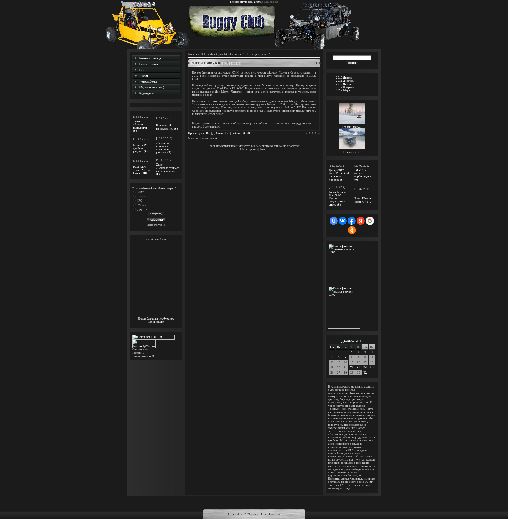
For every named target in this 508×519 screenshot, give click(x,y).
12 (332, 362)
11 (371, 357)
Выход (273, 1)
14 (345, 362)
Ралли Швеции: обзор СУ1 (363, 200)
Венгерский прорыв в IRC (164, 127)
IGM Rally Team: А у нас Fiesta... (142, 170)
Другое (142, 209)
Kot (227, 133)
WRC (140, 192)
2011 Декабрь (345, 80)
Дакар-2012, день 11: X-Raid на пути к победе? (339, 175)
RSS (266, 1)
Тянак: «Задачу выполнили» (140, 124)
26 (332, 372)
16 (358, 362)
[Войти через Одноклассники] (352, 230)
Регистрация (250, 149)
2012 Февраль (345, 87)
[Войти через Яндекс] (361, 221)
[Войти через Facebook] (352, 221)
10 (365, 357)
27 (338, 372)
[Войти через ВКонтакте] (343, 221)
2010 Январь (344, 77)
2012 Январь (344, 83)
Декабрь (215, 54)
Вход (263, 149)
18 (371, 362)
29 (351, 372)
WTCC (141, 204)
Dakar (141, 196)
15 (351, 362)
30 (358, 372)
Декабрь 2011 (352, 341)
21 (345, 367)
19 (332, 367)
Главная (192, 54)
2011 (204, 54)
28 (345, 372)
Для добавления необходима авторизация (156, 320)
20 (338, 367)
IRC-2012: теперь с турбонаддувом (364, 173)
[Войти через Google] (370, 221)
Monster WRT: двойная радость (142, 148)
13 (225, 54)
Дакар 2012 (351, 151)
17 (365, 362)
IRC (139, 200)
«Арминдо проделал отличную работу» (163, 147)
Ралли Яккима (352, 126)
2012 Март (343, 90)
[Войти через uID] (334, 221)
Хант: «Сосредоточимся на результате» (167, 167)
